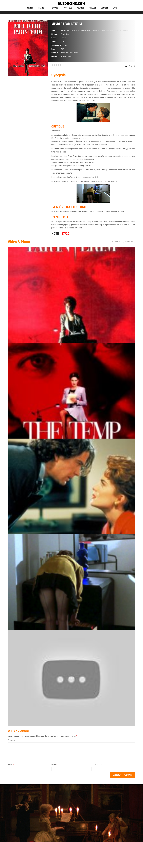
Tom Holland (65, 34)
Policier (80, 8)
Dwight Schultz (75, 30)
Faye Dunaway (85, 30)
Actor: (53, 30)
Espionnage (53, 8)
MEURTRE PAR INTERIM (66, 24)
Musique (54, 56)
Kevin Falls (64, 53)
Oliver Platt (105, 30)
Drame (41, 8)
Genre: (53, 38)
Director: (54, 34)
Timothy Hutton (124, 30)
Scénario (54, 53)
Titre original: (56, 45)
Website (98, 764)
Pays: (53, 49)
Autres (116, 8)
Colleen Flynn (65, 30)
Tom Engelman (73, 53)
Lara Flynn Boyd (96, 30)
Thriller (92, 8)
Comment (12, 740)
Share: (125, 66)
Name (11, 764)
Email (54, 764)
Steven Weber (113, 30)
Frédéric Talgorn (66, 56)
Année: (53, 42)
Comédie (30, 8)
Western (104, 8)
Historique (67, 8)
